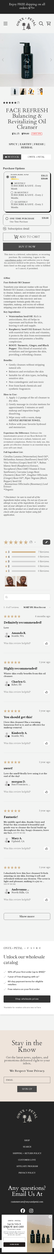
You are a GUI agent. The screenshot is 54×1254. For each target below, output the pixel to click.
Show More (19, 833)
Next (51, 60)
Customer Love (27, 1160)
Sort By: (29, 607)
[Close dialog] (50, 1216)
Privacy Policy (27, 1173)
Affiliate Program (27, 1166)
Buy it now (27, 246)
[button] (5, 23)
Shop (27, 1140)
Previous (3, 60)
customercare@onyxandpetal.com (27, 1201)
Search (27, 1147)
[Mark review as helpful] (46, 643)
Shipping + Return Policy (27, 1153)
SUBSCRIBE (14, 1244)
